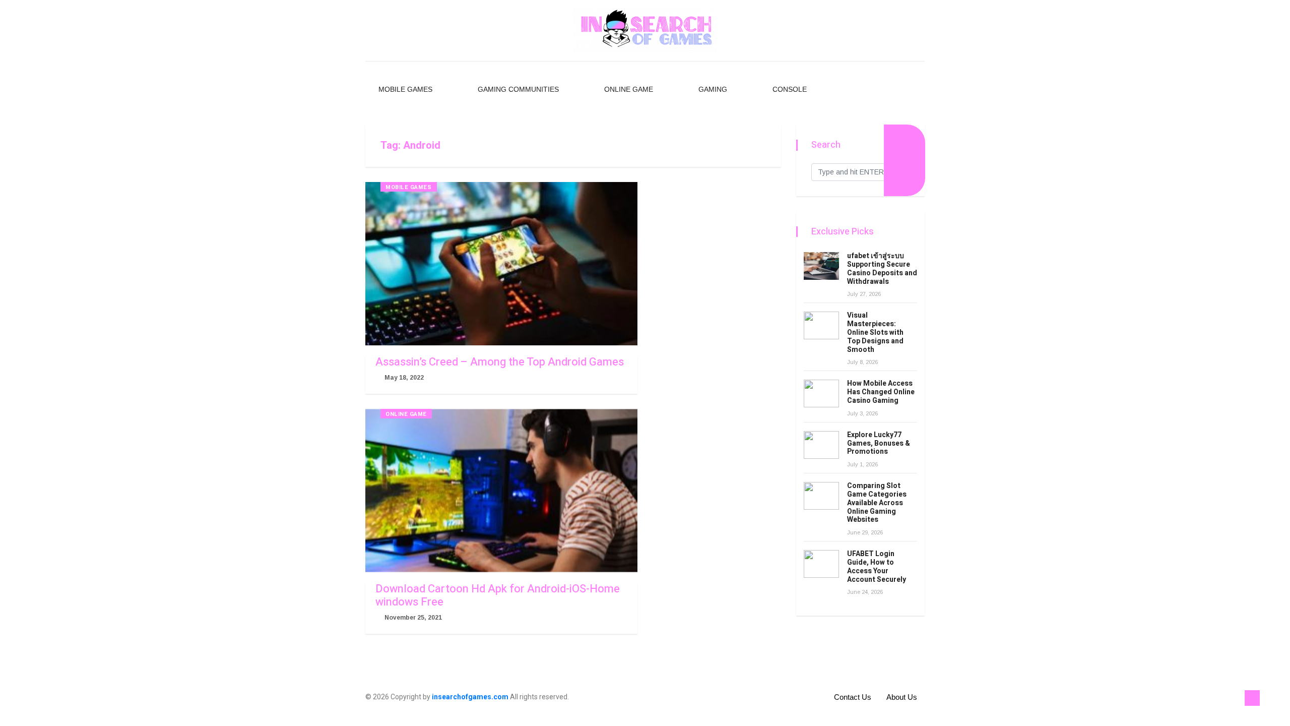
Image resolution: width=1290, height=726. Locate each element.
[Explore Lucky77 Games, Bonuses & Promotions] (821, 445)
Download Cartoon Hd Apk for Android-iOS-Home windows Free (497, 595)
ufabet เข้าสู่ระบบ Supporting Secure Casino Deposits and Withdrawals (882, 268)
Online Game (628, 89)
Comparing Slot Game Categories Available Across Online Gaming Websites (877, 502)
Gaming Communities (518, 89)
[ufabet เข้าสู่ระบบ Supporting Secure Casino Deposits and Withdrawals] (821, 266)
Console (789, 89)
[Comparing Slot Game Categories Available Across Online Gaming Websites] (821, 496)
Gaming (712, 89)
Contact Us (852, 697)
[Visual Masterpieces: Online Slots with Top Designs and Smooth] (821, 325)
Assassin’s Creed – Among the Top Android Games (499, 362)
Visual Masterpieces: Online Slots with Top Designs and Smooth (875, 332)
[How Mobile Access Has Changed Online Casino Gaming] (821, 393)
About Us (901, 697)
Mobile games (405, 89)
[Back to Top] (1252, 698)
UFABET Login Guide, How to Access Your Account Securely (876, 566)
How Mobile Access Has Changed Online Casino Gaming (881, 392)
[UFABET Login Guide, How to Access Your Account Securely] (821, 564)
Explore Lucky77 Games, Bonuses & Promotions (878, 443)
